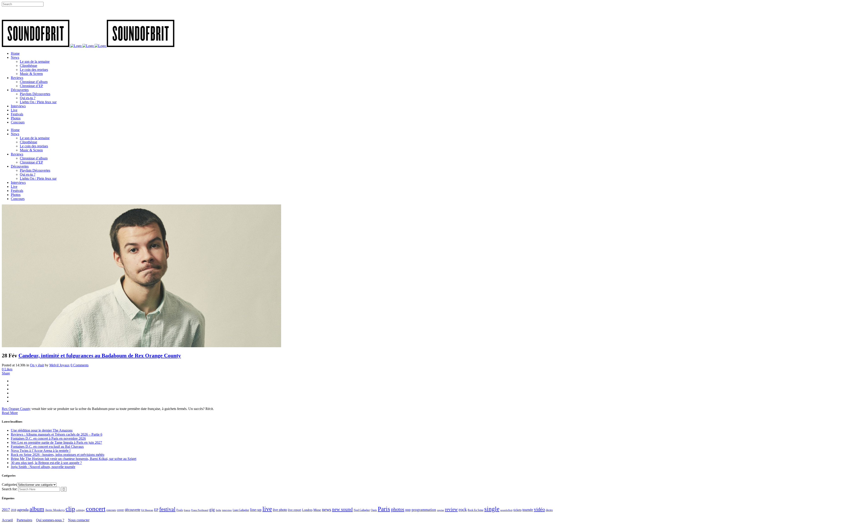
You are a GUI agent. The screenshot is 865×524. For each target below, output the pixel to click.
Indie (218, 510)
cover (120, 510)
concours (111, 510)
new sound (342, 509)
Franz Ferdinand (199, 510)
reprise (440, 510)
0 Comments (80, 365)
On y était (37, 365)
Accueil (7, 520)
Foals (179, 510)
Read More (10, 413)
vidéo (539, 509)
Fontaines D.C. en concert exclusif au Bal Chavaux (47, 446)
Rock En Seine (475, 510)
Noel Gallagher (362, 510)
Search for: (9, 489)
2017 (6, 509)
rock (463, 509)
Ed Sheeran (147, 510)
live (267, 508)
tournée (527, 510)
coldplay (80, 510)
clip (70, 508)
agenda (23, 509)
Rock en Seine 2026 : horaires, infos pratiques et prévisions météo (57, 455)
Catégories (9, 484)
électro (549, 510)
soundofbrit (506, 510)
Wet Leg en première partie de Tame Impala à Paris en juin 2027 (56, 442)
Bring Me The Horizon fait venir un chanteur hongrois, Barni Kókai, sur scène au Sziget (73, 459)
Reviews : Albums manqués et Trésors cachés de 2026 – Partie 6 (56, 434)
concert (95, 508)
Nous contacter (78, 520)
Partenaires (24, 520)
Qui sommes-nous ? (50, 520)
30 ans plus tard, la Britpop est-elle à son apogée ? (46, 463)
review (451, 509)
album (37, 509)
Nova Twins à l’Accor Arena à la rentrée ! (41, 450)
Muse (317, 510)
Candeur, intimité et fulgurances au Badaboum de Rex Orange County (99, 355)
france (187, 510)
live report (294, 510)
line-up (256, 510)
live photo (280, 510)
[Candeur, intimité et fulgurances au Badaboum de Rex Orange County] (141, 346)
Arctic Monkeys (55, 510)
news (326, 509)
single (491, 509)
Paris (384, 509)
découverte (132, 510)
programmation (424, 510)
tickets (517, 510)
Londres (307, 510)
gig (212, 509)
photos (397, 509)
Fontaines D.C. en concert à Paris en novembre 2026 (48, 438)
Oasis (374, 510)
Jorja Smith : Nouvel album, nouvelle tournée (43, 467)
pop (408, 510)
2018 (13, 510)
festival (167, 509)
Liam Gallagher (241, 510)
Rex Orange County (16, 409)
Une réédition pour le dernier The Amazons (42, 430)
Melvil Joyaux (59, 365)
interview (227, 510)
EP (156, 510)
